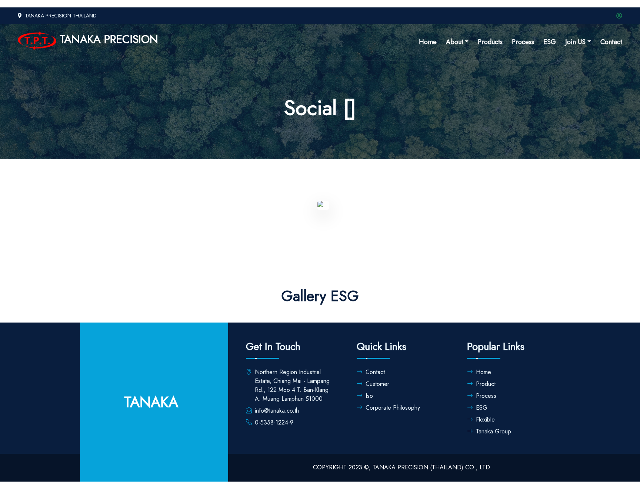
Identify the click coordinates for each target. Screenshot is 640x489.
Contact (611, 42)
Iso (369, 395)
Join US (575, 42)
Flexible (485, 419)
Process (523, 42)
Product (486, 384)
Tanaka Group (493, 431)
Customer (377, 384)
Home (428, 42)
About (454, 42)
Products (490, 42)
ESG (549, 42)
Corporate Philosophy (393, 407)
